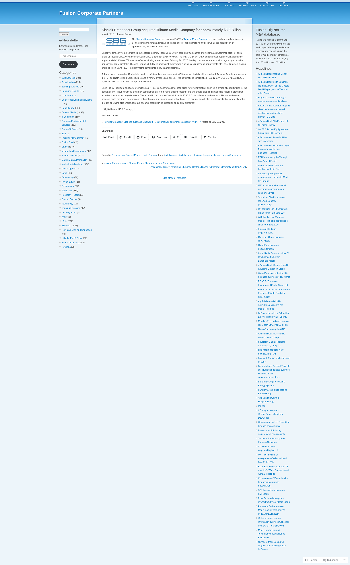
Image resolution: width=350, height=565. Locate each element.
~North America (69, 242)
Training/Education (71, 208)
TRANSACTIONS (247, 5)
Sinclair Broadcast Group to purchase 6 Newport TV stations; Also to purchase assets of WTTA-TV (153, 122)
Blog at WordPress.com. (174, 178)
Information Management (74, 151)
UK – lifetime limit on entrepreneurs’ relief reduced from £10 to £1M (272, 458)
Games (65, 146)
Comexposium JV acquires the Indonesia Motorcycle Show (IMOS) (273, 482)
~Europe (66, 225)
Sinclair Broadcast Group (148, 39)
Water (64, 217)
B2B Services (68, 78)
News (64, 173)
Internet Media (69, 155)
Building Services (70, 86)
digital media (185, 155)
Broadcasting (68, 82)
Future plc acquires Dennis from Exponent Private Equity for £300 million (274, 293)
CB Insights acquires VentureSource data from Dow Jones (270, 414)
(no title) (262, 406)
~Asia (64, 221)
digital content (171, 155)
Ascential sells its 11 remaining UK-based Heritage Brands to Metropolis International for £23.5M (198, 167)
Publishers (67, 190)
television (197, 155)
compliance (67, 95)
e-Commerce (68, 117)
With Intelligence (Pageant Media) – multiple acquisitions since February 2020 (273, 221)
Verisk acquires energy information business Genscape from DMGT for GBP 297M (273, 522)
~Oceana (66, 247)
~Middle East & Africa (72, 238)
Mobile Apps (68, 168)
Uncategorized (69, 212)
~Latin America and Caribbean (77, 230)
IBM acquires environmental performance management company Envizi (272, 189)
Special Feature (69, 199)
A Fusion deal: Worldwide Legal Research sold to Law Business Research (273, 149)
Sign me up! (68, 64)
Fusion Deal (68, 142)
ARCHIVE (284, 5)
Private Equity (68, 182)
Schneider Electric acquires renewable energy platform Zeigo (271, 201)
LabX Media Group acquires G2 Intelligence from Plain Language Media (273, 257)
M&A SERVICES (211, 5)
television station (211, 155)
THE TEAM (228, 5)
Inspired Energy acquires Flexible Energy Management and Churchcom (139, 163)
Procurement (68, 186)
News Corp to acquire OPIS (271, 329)
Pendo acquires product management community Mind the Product (273, 177)
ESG (64, 133)
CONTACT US (267, 5)
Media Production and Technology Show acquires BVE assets (271, 534)
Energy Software (70, 129)
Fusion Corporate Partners (91, 13)
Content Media (69, 112)
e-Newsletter (69, 40)
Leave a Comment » (231, 155)
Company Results (70, 91)
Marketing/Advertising (72, 164)
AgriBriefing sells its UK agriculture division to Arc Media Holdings (270, 305)
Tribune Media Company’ (196, 39)
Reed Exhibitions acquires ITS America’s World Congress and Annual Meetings (273, 470)
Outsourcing (68, 177)
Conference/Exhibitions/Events (77, 100)
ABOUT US (193, 5)
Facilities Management (73, 138)
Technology (67, 203)
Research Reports (71, 195)
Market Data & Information (74, 160)
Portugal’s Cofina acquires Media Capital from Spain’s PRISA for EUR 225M (271, 510)
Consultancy (68, 108)
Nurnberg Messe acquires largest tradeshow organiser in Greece (272, 546)
